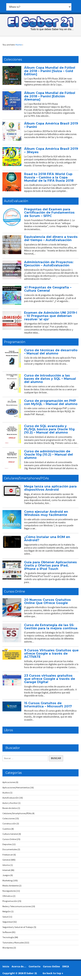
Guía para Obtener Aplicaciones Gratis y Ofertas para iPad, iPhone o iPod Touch (50, 565)
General (6, 859)
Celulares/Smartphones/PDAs (26, 478)
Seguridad (7, 921)
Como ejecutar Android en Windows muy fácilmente (46, 513)
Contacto (34, 966)
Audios (5, 792)
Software (6, 932)
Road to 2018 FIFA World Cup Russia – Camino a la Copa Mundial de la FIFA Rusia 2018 (48, 177)
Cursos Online (14, 591)
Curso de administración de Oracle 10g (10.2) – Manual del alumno (48, 454)
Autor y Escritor (10, 803)
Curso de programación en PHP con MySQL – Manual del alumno (50, 402)
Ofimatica (7, 896)
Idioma (6, 865)
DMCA (65, 966)
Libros (8, 730)
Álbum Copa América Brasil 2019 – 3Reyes (51, 150)
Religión (6, 911)
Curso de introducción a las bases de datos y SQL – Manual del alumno (50, 378)
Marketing (7, 880)
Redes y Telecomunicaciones (16, 906)
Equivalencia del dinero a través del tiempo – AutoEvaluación (51, 238)
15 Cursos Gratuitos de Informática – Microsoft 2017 (48, 704)
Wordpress (7, 947)
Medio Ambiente (10, 885)
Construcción (9, 823)
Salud (5, 916)
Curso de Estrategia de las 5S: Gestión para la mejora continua (50, 626)
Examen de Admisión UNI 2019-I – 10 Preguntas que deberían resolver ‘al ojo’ (50, 316)
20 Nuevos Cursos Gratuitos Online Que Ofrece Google (47, 601)
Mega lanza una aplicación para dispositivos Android (50, 487)
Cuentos (6, 828)
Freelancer (7, 854)
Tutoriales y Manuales (13, 942)
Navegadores (9, 890)
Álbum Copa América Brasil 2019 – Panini (51, 124)
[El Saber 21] (40, 29)
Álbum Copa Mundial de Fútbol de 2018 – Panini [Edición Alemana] (49, 96)
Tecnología (8, 937)
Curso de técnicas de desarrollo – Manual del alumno (50, 351)
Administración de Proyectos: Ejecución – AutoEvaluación (48, 263)
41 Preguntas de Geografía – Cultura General (47, 288)
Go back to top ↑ (53, 973)
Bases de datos (9, 808)
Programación (14, 342)
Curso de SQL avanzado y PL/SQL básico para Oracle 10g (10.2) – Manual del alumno (49, 429)
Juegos (6, 875)
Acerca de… (19, 966)
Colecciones (13, 59)
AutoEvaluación (16, 201)
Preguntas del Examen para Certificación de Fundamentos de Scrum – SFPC (49, 212)
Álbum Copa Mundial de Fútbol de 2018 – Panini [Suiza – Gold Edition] (49, 71)
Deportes (6, 844)
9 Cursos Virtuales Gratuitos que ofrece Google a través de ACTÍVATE (51, 653)
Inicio (5, 966)
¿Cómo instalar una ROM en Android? (47, 538)
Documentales (9, 849)
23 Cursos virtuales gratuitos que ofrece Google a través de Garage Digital (49, 679)
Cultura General (10, 833)
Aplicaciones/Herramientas (16, 787)
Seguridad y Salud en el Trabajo (17, 927)
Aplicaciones (8, 782)
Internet (6, 870)
